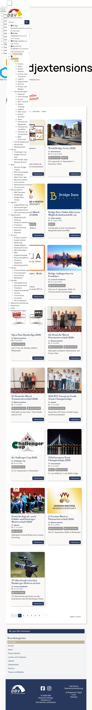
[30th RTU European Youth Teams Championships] (64, 380)
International (55, 151)
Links (74, 695)
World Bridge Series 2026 (62, 148)
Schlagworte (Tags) (74, 692)
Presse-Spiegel (19, 592)
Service (11, 668)
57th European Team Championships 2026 (59, 459)
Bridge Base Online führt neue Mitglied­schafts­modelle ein (64, 213)
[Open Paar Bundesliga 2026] (28, 319)
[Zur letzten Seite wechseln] (47, 615)
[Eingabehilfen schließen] (4, 10)
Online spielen (56, 218)
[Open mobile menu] (9, 3)
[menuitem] (21, 28)
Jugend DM (17, 531)
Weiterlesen (38, 174)
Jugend (53, 402)
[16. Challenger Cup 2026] (28, 442)
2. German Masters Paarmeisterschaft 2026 (61, 518)
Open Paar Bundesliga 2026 (26, 335)
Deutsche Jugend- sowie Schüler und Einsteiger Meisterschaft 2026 (23, 519)
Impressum (73, 686)
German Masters (71, 528)
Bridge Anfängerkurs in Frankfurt (60, 275)
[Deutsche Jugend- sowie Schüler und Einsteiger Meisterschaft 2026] (28, 500)
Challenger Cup (19, 461)
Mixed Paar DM (71, 347)
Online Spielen (14, 653)
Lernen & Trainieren (58, 279)
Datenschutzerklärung (74, 688)
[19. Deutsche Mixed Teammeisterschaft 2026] (28, 380)
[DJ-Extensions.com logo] (46, 67)
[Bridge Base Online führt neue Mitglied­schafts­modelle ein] (64, 196)
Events (11, 646)
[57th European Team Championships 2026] (64, 442)
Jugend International (57, 408)
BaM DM (32, 224)
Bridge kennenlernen (58, 285)
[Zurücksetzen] (1, 10)
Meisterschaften (20, 338)
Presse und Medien (21, 586)
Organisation (13, 664)
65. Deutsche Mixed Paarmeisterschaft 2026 (61, 336)
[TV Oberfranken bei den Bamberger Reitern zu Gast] (28, 565)
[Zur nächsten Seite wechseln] (43, 615)
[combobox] (16, 22)
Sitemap (73, 697)
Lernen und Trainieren (17, 657)
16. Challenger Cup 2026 (24, 457)
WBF (65, 157)
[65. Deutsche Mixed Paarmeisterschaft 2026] (64, 319)
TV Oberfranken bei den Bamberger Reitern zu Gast (25, 582)
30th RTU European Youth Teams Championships (62, 397)
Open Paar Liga (19, 344)
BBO (52, 224)
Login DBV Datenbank (20, 631)
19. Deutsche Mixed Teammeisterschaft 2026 (24, 397)
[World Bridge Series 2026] (64, 132)
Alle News (12, 642)
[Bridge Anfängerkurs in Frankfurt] (64, 258)
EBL (52, 469)
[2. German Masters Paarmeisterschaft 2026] (64, 500)
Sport (10, 650)
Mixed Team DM (34, 408)
